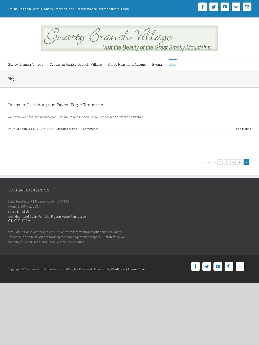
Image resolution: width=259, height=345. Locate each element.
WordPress (118, 269)
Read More (241, 129)
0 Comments (89, 129)
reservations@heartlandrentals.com (103, 9)
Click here (109, 237)
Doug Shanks (21, 129)
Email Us (23, 211)
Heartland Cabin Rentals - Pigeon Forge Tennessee (50, 216)
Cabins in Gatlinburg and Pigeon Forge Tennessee (56, 105)
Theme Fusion (137, 269)
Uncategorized (67, 129)
